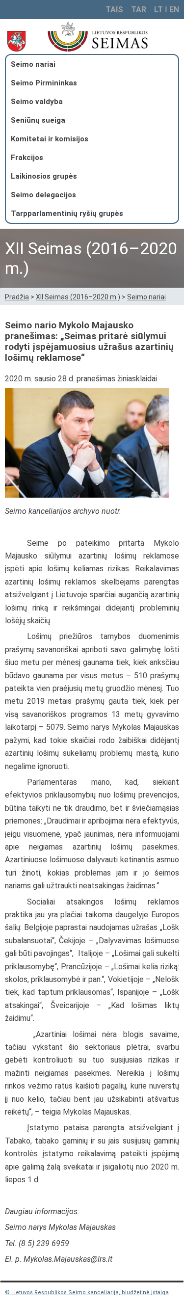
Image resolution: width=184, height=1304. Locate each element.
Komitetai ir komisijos (49, 138)
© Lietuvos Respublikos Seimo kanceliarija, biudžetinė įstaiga (87, 1292)
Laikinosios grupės (44, 176)
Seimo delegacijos (43, 194)
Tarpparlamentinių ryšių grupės (67, 213)
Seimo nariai (33, 64)
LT (158, 9)
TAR (138, 9)
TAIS (114, 9)
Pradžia (17, 297)
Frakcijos (27, 157)
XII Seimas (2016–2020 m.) (78, 297)
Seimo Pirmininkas (44, 83)
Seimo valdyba (37, 101)
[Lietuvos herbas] (18, 41)
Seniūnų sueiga (38, 120)
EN (174, 9)
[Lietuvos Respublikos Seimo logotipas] (110, 37)
